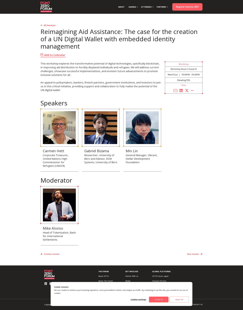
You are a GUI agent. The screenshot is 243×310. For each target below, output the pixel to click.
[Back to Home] (46, 6)
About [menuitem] (121, 7)
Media (127, 281)
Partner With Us (131, 276)
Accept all (159, 299)
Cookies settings (138, 299)
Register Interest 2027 (187, 6)
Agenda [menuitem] (132, 7)
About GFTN (103, 276)
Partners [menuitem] (161, 7)
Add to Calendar (54, 55)
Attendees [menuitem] (146, 7)
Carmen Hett (53, 150)
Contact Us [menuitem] (197, 304)
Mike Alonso (53, 228)
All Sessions (49, 25)
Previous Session (51, 254)
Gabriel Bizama (96, 150)
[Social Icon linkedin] (45, 283)
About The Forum (105, 281)
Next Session (193, 254)
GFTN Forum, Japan (160, 276)
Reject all (179, 299)
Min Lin (132, 150)
